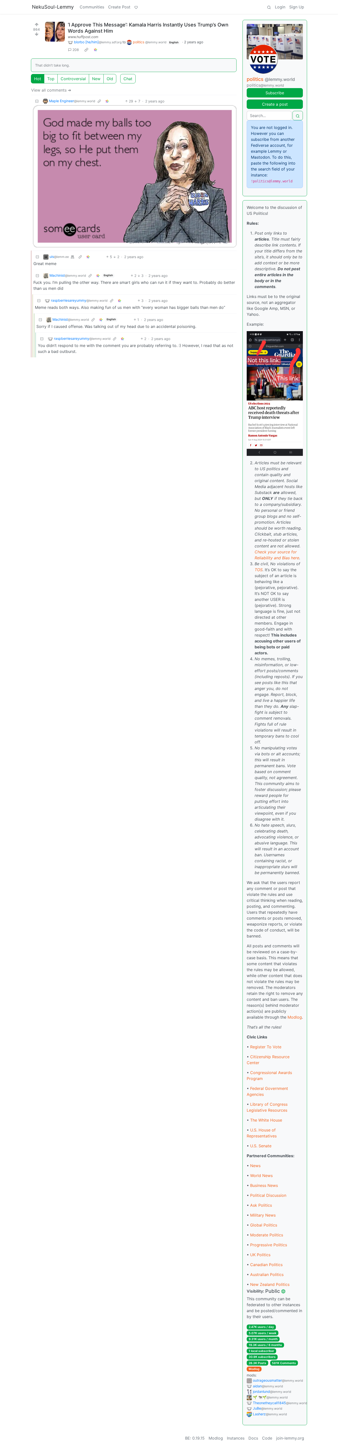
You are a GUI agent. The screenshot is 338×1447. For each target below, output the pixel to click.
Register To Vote (265, 1046)
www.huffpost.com (83, 37)
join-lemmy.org (290, 1438)
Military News (263, 1215)
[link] (86, 49)
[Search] (269, 7)
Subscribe (275, 92)
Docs (253, 1438)
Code (267, 1438)
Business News (264, 1185)
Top (50, 78)
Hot (37, 78)
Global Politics (263, 1225)
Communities (92, 6)
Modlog (295, 1017)
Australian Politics (267, 1274)
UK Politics (260, 1254)
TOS (259, 569)
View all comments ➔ (51, 90)
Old (110, 78)
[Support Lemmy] (136, 7)
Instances (235, 1438)
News (255, 1165)
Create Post (119, 6)
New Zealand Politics (270, 1284)
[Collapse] (37, 101)
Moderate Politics (266, 1234)
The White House (266, 1120)
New (96, 78)
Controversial (73, 78)
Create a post (275, 104)
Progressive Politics (268, 1244)
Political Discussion (268, 1195)
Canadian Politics (266, 1264)
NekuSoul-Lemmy (53, 7)
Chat (127, 78)
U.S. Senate (260, 1145)
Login (280, 6)
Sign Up (296, 6)
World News (261, 1175)
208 (75, 50)
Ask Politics (261, 1205)
